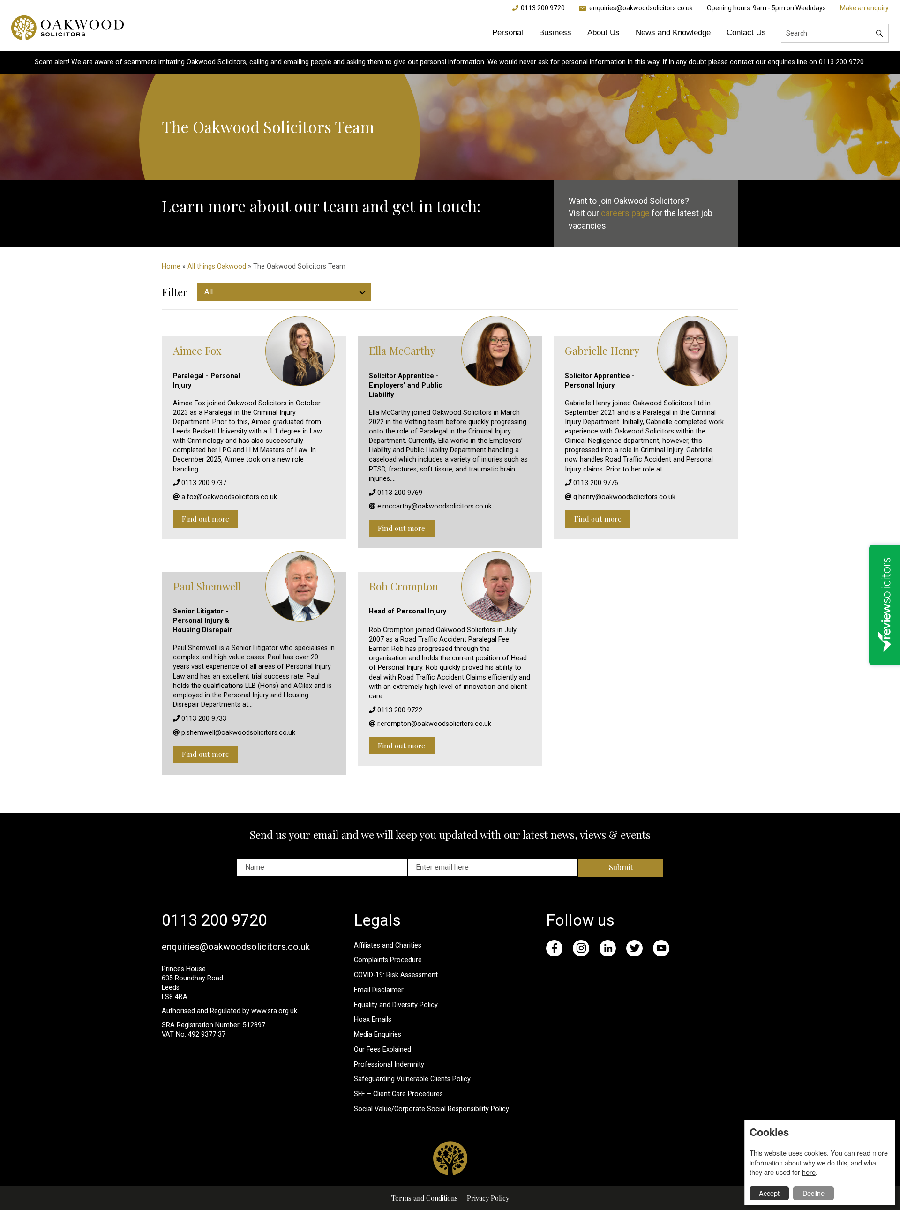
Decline (813, 1193)
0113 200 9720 (543, 8)
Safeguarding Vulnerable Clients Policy (412, 1079)
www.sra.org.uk (274, 1011)
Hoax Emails (372, 1019)
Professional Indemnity (389, 1064)
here (809, 1172)
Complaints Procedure (388, 960)
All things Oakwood (217, 266)
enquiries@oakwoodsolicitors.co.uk (641, 8)
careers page (625, 213)
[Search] (879, 33)
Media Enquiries (377, 1034)
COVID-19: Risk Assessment (396, 975)
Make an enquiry (864, 8)
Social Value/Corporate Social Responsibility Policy (431, 1109)
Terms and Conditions (424, 1198)
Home (171, 266)
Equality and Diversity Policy (396, 1005)
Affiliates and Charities (387, 945)
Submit (621, 867)
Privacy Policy (488, 1198)
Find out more (205, 518)
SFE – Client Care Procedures (398, 1094)
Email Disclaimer (379, 990)
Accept (769, 1193)
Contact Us (746, 32)
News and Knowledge (673, 32)
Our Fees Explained (382, 1049)
